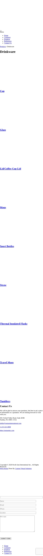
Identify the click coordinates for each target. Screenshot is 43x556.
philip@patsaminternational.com (10, 423)
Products (7, 39)
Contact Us (8, 43)
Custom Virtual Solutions (23, 468)
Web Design (4, 468)
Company (7, 37)
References (7, 41)
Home (6, 35)
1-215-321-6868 (5, 427)
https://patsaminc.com (7, 430)
